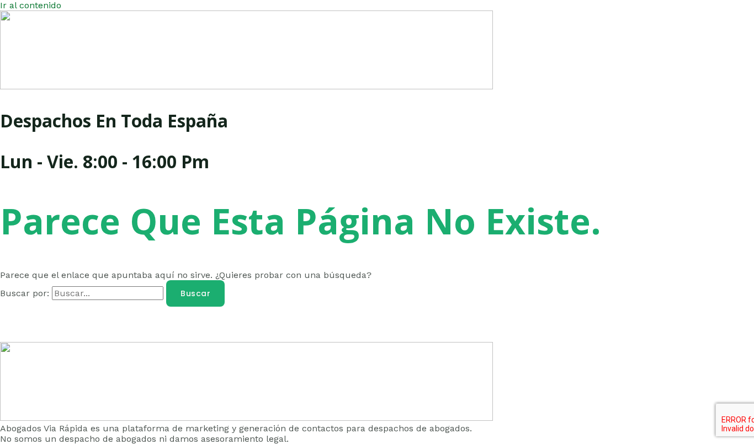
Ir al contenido (30, 5)
